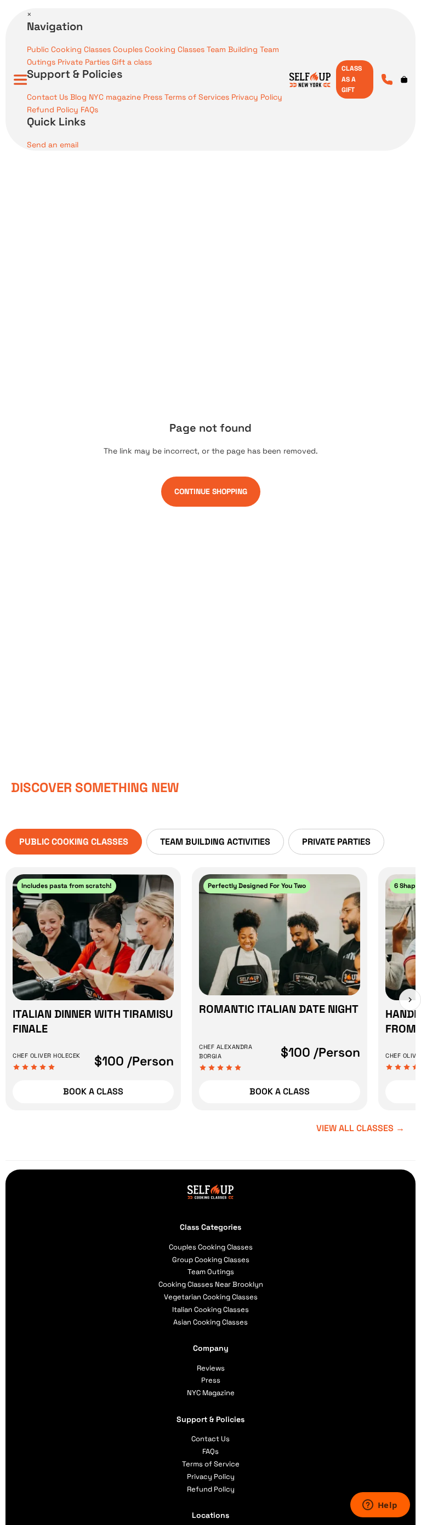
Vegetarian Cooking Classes (211, 1297)
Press (152, 97)
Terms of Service (211, 1464)
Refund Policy (52, 109)
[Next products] (410, 1000)
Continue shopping (210, 491)
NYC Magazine (211, 1392)
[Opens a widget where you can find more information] (380, 1506)
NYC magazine (115, 97)
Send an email (52, 145)
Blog (78, 97)
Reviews (211, 1368)
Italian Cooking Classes (210, 1309)
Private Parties (84, 62)
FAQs (89, 109)
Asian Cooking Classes (210, 1322)
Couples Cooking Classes (158, 49)
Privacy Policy (256, 97)
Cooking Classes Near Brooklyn (210, 1284)
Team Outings (210, 1271)
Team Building (232, 49)
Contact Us (47, 97)
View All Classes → (360, 1128)
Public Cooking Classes (69, 49)
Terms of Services (196, 97)
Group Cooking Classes (210, 1259)
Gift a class (132, 62)
